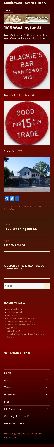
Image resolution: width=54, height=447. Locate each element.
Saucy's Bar (9, 209)
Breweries (10, 394)
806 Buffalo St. (13, 330)
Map (6, 401)
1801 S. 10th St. (14, 315)
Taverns (32, 206)
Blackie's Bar (43, 206)
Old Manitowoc (13, 409)
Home (7, 372)
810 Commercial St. (16, 312)
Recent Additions (15, 309)
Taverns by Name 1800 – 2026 (20, 321)
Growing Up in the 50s (17, 416)
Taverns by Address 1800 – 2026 (21, 324)
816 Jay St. (12, 327)
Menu (8, 10)
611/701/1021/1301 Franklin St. (21, 318)
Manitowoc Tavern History (25, 3)
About (7, 380)
